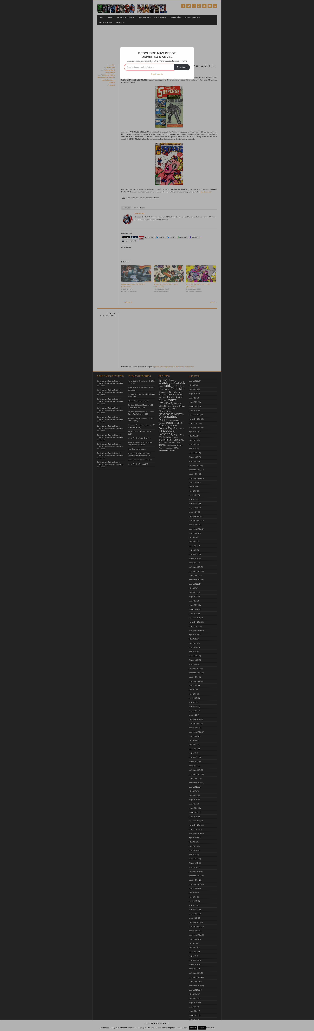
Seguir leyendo (157, 74)
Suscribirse (182, 67)
